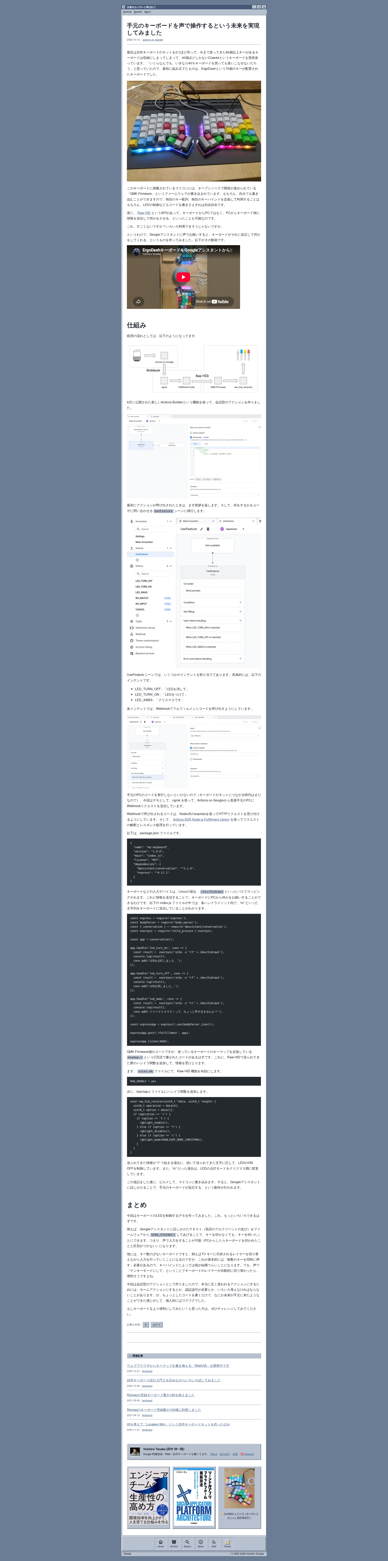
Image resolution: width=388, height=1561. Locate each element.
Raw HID (144, 212)
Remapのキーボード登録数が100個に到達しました (164, 1409)
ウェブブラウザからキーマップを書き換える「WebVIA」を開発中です (178, 1365)
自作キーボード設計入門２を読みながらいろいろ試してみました (174, 1380)
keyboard (147, 1371)
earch (138, 11)
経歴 (235, 1454)
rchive (127, 11)
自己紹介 (225, 1454)
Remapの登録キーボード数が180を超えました (161, 1395)
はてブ (156, 1324)
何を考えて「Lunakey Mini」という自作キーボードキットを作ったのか (178, 1424)
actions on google (153, 39)
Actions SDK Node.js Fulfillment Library (201, 819)
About (213, 1454)
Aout (147, 11)
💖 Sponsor (247, 1454)
